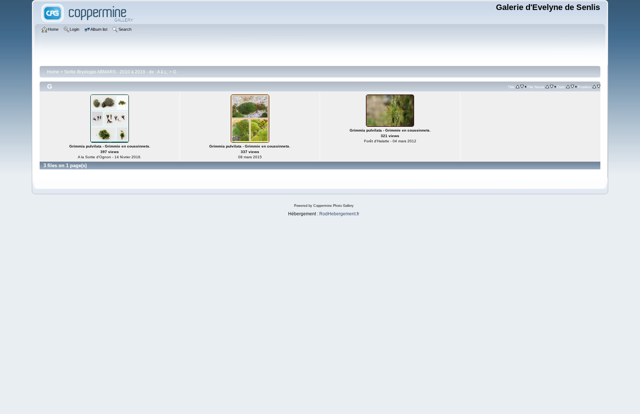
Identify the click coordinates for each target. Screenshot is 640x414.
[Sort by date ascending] (568, 86)
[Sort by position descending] (598, 86)
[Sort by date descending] (572, 86)
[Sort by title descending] (522, 86)
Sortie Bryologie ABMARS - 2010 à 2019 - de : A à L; (116, 71)
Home (53, 71)
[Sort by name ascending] (547, 86)
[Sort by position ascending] (594, 86)
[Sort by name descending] (551, 86)
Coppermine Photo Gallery (333, 206)
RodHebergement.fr (339, 213)
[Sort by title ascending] (517, 86)
